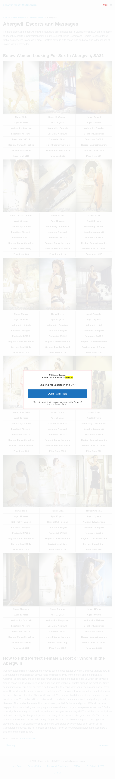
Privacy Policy (61, 404)
